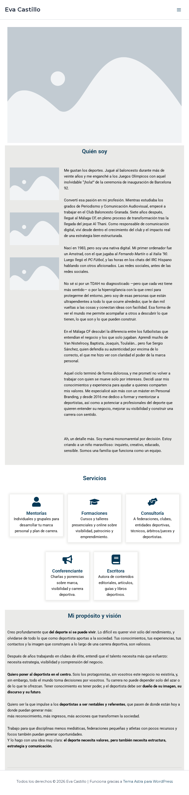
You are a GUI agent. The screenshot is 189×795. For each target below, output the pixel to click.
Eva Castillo (22, 9)
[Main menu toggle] (179, 10)
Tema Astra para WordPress (148, 781)
